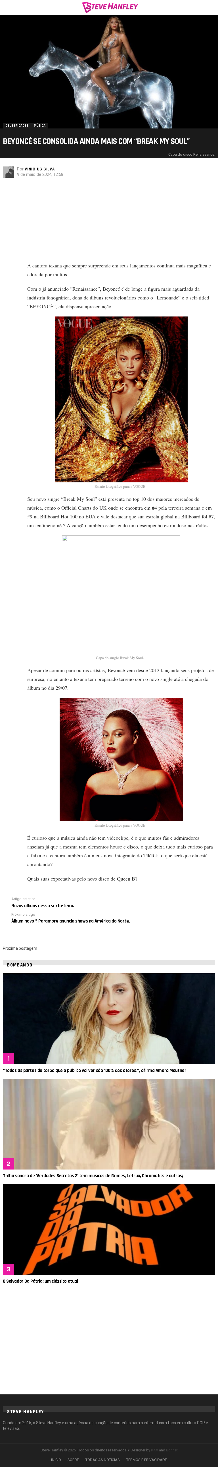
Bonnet (172, 1450)
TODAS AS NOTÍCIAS (102, 1460)
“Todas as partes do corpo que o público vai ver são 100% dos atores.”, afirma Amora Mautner (94, 1070)
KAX (154, 1450)
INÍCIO (56, 1460)
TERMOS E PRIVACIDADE (146, 1460)
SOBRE (73, 1460)
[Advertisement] (121, 221)
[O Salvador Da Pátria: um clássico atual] (109, 1229)
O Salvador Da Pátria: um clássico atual (40, 1281)
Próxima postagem (20, 948)
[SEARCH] (211, 7)
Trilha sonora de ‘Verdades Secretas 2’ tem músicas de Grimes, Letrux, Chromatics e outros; (93, 1176)
